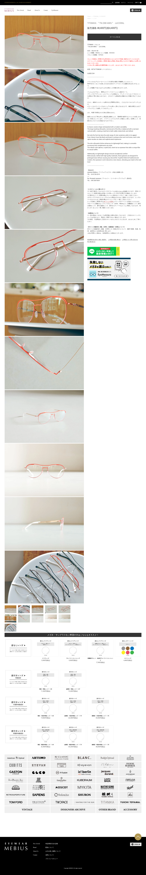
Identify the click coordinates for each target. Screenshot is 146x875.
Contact (46, 10)
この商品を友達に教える (114, 239)
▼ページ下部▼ (108, 201)
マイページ (130, 2)
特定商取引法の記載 (52, 843)
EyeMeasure (55, 10)
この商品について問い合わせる (130, 239)
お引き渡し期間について (53, 851)
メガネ (95, 18)
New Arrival (20, 10)
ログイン (123, 2)
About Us (37, 10)
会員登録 (117, 2)
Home (88, 16)
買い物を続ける (91, 241)
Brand (29, 10)
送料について (50, 855)
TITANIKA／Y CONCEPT (99, 16)
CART (138, 2)
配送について (50, 847)
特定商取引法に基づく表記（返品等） (97, 239)
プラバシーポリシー (52, 859)
